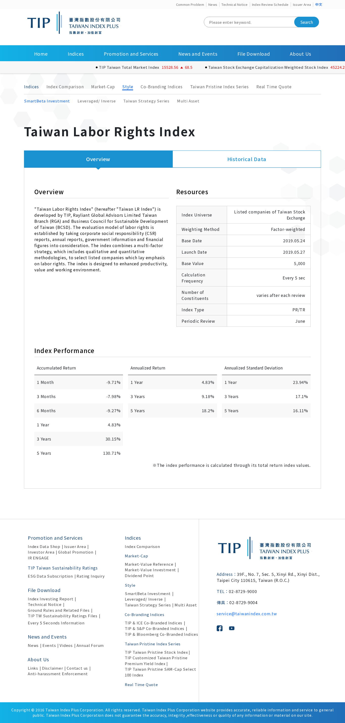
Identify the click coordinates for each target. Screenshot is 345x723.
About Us (300, 53)
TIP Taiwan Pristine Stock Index (156, 652)
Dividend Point (139, 575)
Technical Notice (234, 4)
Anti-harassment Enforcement (58, 673)
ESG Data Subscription (50, 576)
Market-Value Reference (149, 564)
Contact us (77, 668)
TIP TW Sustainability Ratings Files (62, 615)
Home (41, 53)
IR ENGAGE (38, 557)
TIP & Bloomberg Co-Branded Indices (161, 634)
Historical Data (246, 159)
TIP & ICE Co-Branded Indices (153, 622)
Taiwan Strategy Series (146, 100)
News (212, 4)
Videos (66, 645)
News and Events (197, 53)
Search (306, 22)
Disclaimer (52, 668)
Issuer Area (302, 4)
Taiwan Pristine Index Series (219, 86)
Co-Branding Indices (161, 86)
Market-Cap (103, 86)
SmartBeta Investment (47, 100)
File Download (253, 53)
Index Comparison (65, 86)
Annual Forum (90, 645)
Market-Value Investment (150, 569)
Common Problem (190, 4)
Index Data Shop (44, 546)
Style (127, 86)
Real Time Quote (274, 86)
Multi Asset (188, 100)
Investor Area (41, 552)
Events (49, 645)
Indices (76, 53)
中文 (318, 4)
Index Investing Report (50, 598)
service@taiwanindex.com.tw (247, 613)
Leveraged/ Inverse (97, 100)
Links (33, 668)
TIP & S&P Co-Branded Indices (154, 628)
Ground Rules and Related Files (59, 610)
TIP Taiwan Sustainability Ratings (62, 568)
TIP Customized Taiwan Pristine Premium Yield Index (156, 660)
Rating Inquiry (91, 576)
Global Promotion (75, 552)
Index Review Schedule (270, 4)
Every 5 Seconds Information (56, 622)
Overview (98, 159)
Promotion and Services (131, 53)
